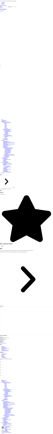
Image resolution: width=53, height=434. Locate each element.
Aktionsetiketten (5, 401)
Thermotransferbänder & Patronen (7, 135)
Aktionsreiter (6, 133)
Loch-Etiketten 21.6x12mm (8, 148)
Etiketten (3, 140)
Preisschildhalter (5, 167)
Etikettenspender (5, 138)
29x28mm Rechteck (7, 152)
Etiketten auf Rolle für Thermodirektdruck (8, 142)
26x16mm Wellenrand (8, 151)
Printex (6, 126)
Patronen (6, 398)
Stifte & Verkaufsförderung (5, 162)
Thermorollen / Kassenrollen (7, 429)
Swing (6, 387)
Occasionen (6, 128)
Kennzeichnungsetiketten (6, 141)
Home (2, 119)
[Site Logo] (3, 5)
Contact (6, 384)
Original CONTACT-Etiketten (9, 154)
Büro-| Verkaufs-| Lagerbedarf (7, 432)
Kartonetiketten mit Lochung (7, 159)
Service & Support (4, 120)
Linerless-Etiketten (5, 144)
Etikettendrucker (5, 134)
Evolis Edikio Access (8, 395)
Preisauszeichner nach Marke (7, 122)
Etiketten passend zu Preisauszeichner (8, 147)
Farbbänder (6, 132)
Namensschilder (5, 169)
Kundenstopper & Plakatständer (7, 164)
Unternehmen (3, 381)
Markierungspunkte (5, 157)
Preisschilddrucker (7, 130)
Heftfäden (4, 160)
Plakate (4, 165)
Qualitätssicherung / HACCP (7, 145)
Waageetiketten (5, 143)
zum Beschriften (7, 426)
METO (6, 125)
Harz (5, 137)
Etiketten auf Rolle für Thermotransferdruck (9, 404)
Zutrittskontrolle (5, 139)
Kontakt (3, 172)
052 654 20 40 (2, 341)
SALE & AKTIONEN (8, 166)
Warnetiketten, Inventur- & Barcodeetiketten (9, 415)
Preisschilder (5, 168)
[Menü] (4, 426)
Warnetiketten (7, 155)
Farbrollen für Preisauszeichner (7, 129)
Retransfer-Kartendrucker (8, 131)
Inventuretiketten (7, 156)
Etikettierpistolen (5, 158)
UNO (5, 127)
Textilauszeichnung (4, 418)
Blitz (5, 123)
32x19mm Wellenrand (8, 412)
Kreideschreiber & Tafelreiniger (7, 163)
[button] (0, 378)
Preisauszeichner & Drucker (5, 121)
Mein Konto (3, 2)
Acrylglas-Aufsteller (6, 171)
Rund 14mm (6, 153)
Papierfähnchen (5, 170)
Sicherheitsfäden (5, 161)
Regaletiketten (5, 146)
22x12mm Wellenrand (8, 409)
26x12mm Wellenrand (8, 150)
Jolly (5, 124)
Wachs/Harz (6, 136)
